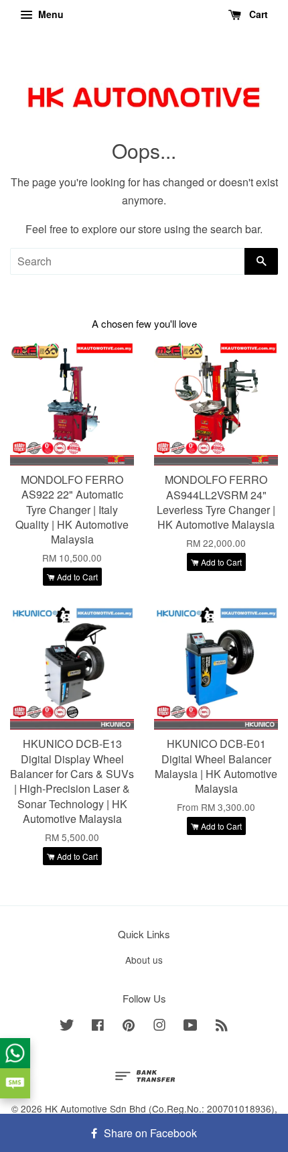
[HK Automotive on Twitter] (67, 1026)
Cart (257, 14)
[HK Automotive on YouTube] (190, 1026)
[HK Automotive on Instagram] (159, 1026)
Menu (49, 14)
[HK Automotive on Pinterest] (128, 1026)
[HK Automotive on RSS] (221, 1026)
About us (144, 959)
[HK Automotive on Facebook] (97, 1026)
